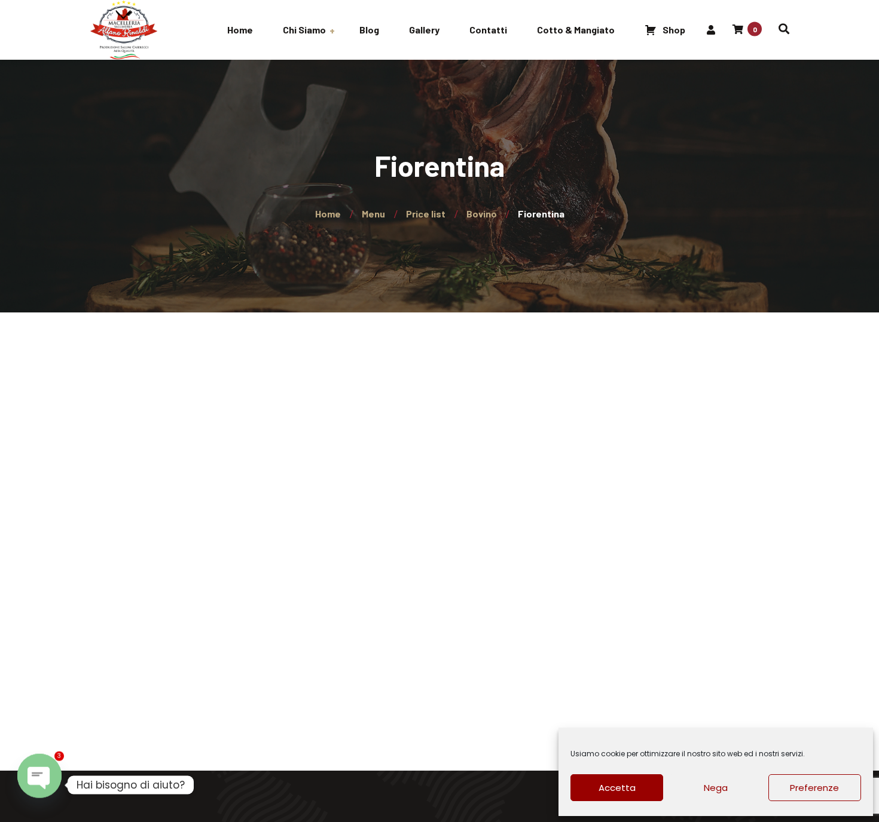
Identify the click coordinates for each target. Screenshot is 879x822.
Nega (716, 787)
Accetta (617, 787)
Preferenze (814, 787)
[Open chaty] (39, 785)
